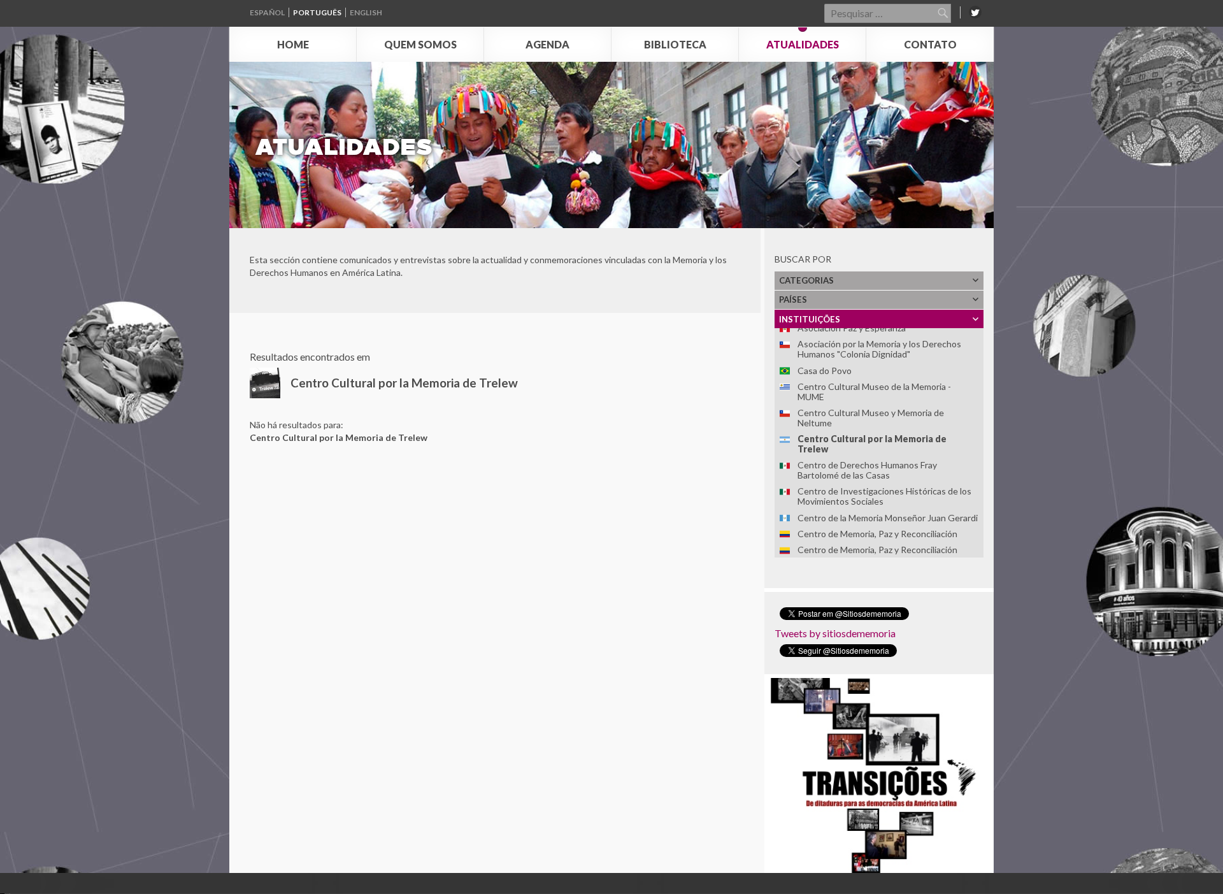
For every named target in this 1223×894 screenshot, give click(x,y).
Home (293, 44)
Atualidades (802, 44)
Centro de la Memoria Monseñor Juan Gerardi (887, 517)
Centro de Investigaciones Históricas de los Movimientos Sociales (884, 496)
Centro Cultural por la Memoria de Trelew (872, 443)
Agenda (547, 44)
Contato (930, 44)
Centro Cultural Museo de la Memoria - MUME (874, 391)
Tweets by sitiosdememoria (835, 633)
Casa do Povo (824, 370)
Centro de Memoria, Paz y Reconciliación (877, 533)
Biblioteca (675, 44)
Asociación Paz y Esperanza (851, 327)
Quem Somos (420, 44)
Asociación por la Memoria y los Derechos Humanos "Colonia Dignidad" (879, 348)
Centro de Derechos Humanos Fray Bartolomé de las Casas (867, 469)
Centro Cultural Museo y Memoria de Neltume (870, 417)
